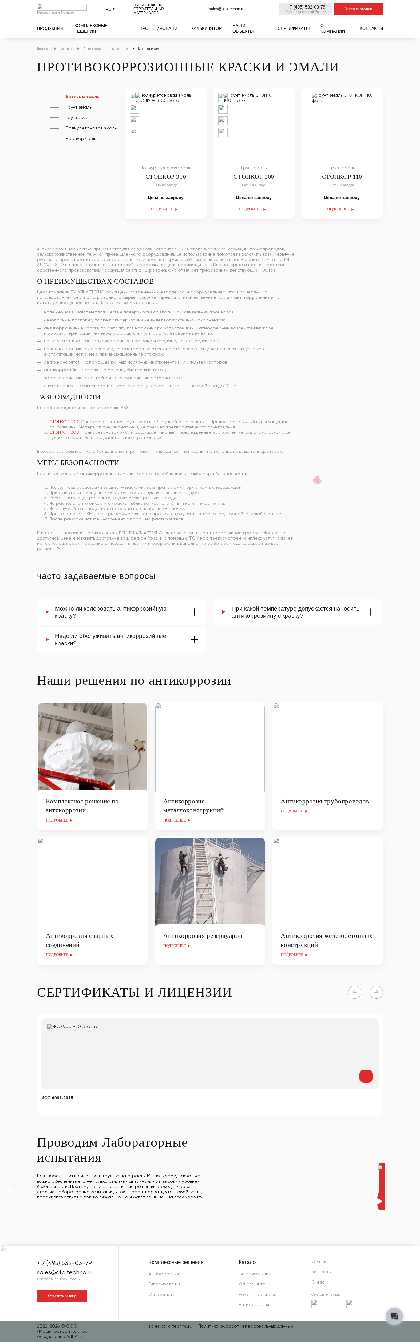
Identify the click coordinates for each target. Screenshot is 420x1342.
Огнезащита (162, 1294)
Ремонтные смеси (257, 1294)
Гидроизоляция (164, 1284)
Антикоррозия (164, 1274)
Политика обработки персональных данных (245, 1326)
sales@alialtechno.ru (226, 9)
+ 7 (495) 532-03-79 (305, 7)
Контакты (321, 1272)
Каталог (248, 1262)
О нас (317, 1282)
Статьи (319, 1262)
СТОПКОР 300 (64, 432)
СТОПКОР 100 (63, 422)
